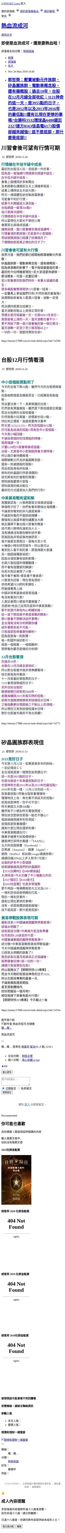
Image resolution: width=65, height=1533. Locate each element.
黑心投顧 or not (31, 1060)
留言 (32, 1046)
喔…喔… (6, 1027)
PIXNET (16, 1483)
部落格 (12, 61)
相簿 (10, 57)
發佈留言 (7, 1092)
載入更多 (7, 1072)
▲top (4, 1065)
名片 (10, 65)
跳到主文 (6, 34)
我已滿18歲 (8, 1526)
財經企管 (27, 1056)
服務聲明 (36, 1487)
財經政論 (28, 51)
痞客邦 (25, 1046)
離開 (19, 1526)
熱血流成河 (14, 26)
